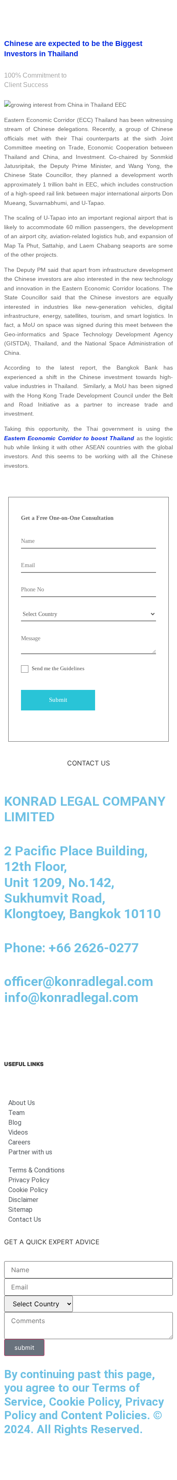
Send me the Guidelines (57, 668)
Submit (58, 699)
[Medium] (59, 1030)
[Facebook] (37, 1030)
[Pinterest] (127, 1030)
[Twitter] (105, 1030)
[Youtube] (82, 1030)
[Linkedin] (14, 1030)
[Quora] (150, 1030)
